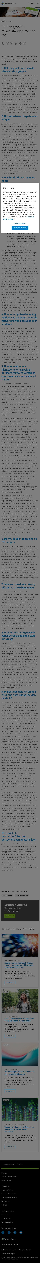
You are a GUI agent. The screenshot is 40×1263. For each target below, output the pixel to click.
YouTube (20, 1232)
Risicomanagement (22, 895)
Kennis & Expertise (13, 1164)
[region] (20, 208)
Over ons (4, 1173)
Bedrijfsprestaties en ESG (9, 1198)
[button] (3, 43)
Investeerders (6, 1219)
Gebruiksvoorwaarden (8, 1250)
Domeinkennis (7, 895)
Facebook (2, 1232)
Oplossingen (5, 1186)
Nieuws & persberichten (9, 1177)
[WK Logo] (8, 1239)
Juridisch (4, 1205)
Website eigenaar (7, 1222)
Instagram (9, 1232)
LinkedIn (14, 1232)
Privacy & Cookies (25, 1250)
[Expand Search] (28, 3)
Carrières (4, 1215)
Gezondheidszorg (7, 1190)
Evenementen (6, 1180)
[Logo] (9, 3)
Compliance (5, 1201)
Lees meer (9, 916)
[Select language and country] (33, 3)
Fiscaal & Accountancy (8, 1194)
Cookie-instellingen (20, 223)
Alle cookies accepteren (20, 228)
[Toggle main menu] (37, 3)
